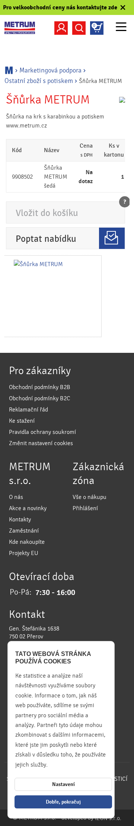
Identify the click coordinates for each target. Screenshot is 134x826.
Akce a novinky (28, 508)
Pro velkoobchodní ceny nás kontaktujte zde (60, 7)
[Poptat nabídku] (112, 238)
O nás (16, 497)
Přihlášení (85, 508)
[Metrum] (19, 28)
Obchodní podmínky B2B (39, 387)
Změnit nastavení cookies (41, 443)
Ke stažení (22, 420)
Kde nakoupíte (27, 542)
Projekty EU (23, 553)
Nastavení (63, 784)
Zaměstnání (24, 530)
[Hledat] (79, 28)
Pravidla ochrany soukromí (42, 432)
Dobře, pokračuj (63, 802)
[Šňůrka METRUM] (52, 296)
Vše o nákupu (89, 497)
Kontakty (20, 519)
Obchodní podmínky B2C (39, 398)
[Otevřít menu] (121, 28)
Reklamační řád (28, 409)
